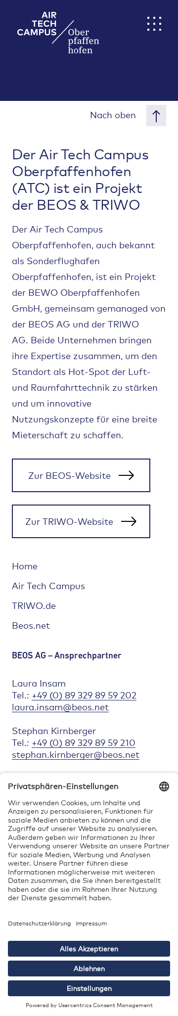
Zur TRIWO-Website (69, 521)
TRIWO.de (34, 605)
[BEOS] (49, 25)
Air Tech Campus (48, 585)
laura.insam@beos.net (60, 706)
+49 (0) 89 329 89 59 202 (84, 695)
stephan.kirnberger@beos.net (75, 754)
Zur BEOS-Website (69, 475)
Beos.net (31, 625)
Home (25, 565)
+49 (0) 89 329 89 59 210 (83, 742)
